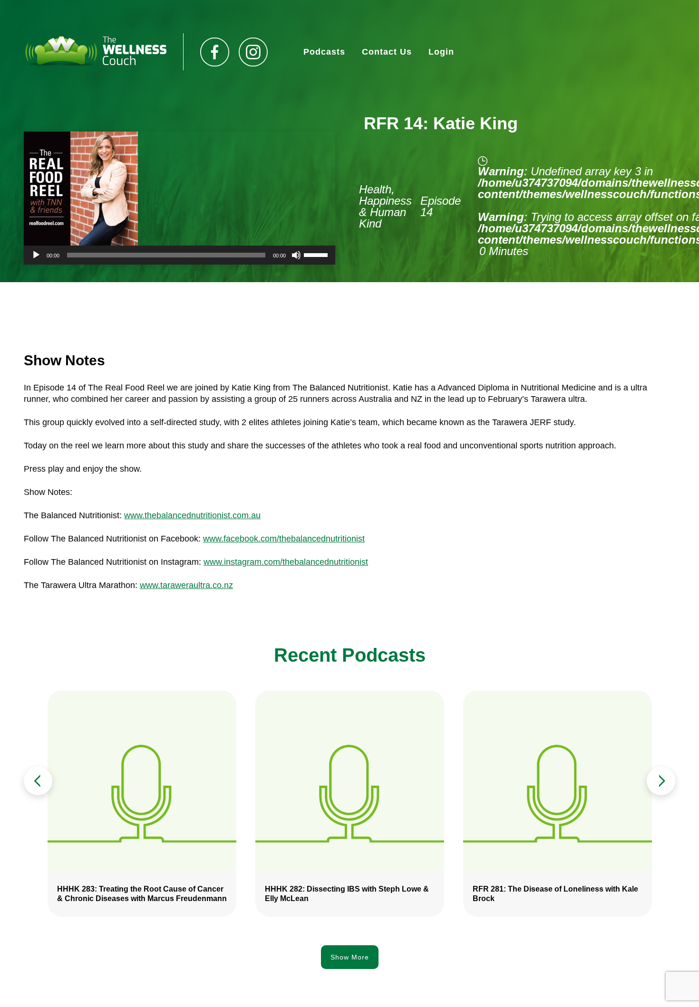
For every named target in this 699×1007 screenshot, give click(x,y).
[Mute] (296, 255)
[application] (179, 255)
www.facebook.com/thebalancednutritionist (284, 538)
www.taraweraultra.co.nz (186, 585)
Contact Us (387, 52)
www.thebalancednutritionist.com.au (192, 515)
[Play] (36, 255)
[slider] (317, 254)
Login (441, 52)
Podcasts (324, 52)
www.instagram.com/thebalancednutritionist (286, 562)
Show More (349, 957)
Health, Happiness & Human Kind (385, 206)
